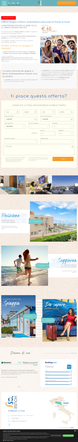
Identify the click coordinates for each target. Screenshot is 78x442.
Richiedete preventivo (67, 2)
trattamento (8, 123)
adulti (43, 130)
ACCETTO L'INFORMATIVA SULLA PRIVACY (15, 159)
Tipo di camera (33, 123)
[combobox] (75, 430)
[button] (26, 440)
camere (55, 123)
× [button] (76, 430)
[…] (20, 374)
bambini (61, 130)
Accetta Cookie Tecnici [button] (56, 435)
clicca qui (25, 439)
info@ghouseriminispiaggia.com (19, 421)
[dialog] (39, 435)
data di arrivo (9, 116)
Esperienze (44, 138)
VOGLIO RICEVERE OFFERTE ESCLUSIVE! (38, 159)
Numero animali (9, 138)
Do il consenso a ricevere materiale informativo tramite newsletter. (38, 160)
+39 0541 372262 (15, 418)
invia (64, 158)
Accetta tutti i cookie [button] (68, 435)
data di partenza (46, 116)
